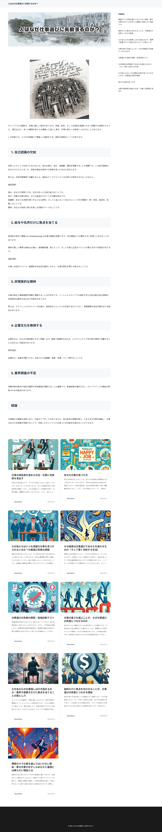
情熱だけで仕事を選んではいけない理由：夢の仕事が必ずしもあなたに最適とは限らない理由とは (33, 767)
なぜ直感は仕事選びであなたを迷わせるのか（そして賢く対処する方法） (85, 548)
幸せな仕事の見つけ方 (76, 475)
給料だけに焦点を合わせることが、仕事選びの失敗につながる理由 (85, 690)
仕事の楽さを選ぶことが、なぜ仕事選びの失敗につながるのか (85, 619)
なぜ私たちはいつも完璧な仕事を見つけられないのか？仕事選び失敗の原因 (33, 548)
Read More (18, 502)
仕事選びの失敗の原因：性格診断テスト (33, 617)
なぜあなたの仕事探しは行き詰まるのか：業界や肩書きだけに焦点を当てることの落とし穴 (33, 692)
